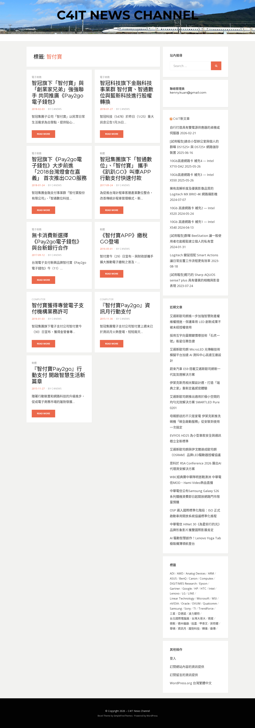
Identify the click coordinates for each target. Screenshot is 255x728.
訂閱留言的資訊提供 (184, 675)
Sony (187, 608)
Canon (193, 578)
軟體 (102, 153)
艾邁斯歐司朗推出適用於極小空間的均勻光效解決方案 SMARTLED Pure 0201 (195, 402)
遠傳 (213, 628)
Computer (38, 299)
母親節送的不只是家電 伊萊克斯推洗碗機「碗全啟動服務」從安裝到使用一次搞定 (195, 421)
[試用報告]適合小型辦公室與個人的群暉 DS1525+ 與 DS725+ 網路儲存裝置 (194, 147)
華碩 (172, 628)
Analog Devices (196, 573)
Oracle (185, 603)
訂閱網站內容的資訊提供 (187, 667)
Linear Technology (182, 598)
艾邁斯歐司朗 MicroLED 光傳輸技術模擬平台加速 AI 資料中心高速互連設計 (195, 355)
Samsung (176, 608)
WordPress (152, 715)
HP (196, 588)
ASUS (173, 578)
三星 (172, 613)
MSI (214, 598)
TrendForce (206, 608)
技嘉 (194, 623)
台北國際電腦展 (179, 618)
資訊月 (182, 628)
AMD (180, 573)
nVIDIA (174, 603)
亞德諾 (182, 613)
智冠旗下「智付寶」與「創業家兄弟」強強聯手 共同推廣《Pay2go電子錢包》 (58, 92)
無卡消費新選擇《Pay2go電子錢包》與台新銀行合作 (57, 241)
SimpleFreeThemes (123, 715)
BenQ (182, 578)
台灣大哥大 (199, 618)
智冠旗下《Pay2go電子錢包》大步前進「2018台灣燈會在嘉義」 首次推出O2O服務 (59, 168)
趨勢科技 (194, 628)
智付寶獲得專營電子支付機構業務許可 (58, 308)
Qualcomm (210, 603)
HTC (203, 588)
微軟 (172, 623)
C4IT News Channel (127, 15)
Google (187, 588)
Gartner (175, 588)
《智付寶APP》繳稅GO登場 (123, 238)
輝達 (205, 628)
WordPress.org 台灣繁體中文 (191, 683)
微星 (211, 618)
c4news (57, 109)
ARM (211, 573)
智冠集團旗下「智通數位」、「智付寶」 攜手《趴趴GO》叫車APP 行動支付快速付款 (126, 168)
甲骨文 (203, 623)
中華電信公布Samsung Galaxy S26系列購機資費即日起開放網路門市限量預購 (195, 496)
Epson (203, 583)
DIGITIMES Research (183, 583)
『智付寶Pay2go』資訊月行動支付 (125, 308)
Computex (206, 578)
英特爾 (214, 623)
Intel (212, 588)
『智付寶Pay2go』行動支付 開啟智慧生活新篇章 (58, 375)
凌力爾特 (194, 613)
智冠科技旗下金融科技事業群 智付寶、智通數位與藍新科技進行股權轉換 (126, 92)
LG (183, 593)
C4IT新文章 (181, 119)
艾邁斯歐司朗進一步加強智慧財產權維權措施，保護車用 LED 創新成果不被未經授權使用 (195, 321)
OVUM (196, 603)
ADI (172, 573)
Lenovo (175, 593)
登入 (173, 658)
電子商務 (36, 77)
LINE (191, 593)
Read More (43, 133)
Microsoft (203, 598)
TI (194, 608)
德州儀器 (183, 623)
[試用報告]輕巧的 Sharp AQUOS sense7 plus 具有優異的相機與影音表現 (194, 280)
